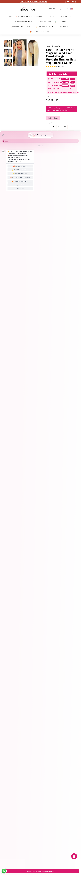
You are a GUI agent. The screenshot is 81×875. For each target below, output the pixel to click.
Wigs (52, 16)
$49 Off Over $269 (54, 82)
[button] (51, 66)
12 (59, 127)
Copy (72, 79)
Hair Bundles (66, 16)
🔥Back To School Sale (40, 32)
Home (10, 16)
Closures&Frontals (23, 22)
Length (49, 122)
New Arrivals (65, 27)
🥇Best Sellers (44, 22)
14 (65, 127)
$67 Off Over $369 (54, 86)
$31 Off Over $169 (54, 79)
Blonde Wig (56, 46)
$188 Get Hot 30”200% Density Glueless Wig (63, 92)
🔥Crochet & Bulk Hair (20, 27)
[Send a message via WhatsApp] (4, 871)
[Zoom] (26, 52)
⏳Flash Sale (60, 22)
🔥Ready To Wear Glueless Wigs (30, 16)
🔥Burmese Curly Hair (45, 27)
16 (71, 127)
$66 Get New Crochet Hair (34, 2)
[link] (29, 9)
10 (53, 127)
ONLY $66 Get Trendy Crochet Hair (60, 89)
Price (48, 96)
